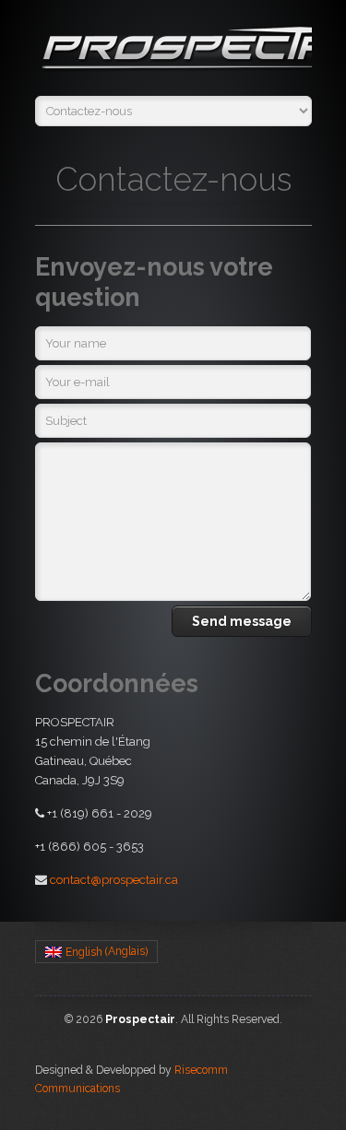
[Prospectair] (173, 52)
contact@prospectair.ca (114, 880)
